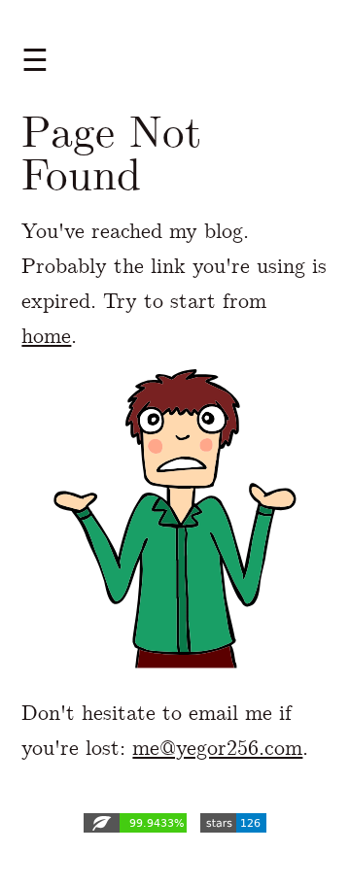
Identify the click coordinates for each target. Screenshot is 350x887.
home (46, 336)
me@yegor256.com (217, 747)
